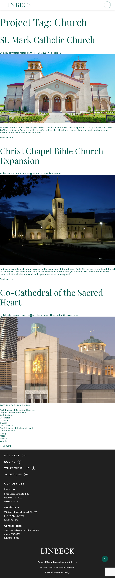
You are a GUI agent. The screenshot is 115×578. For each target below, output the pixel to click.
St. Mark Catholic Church (47, 39)
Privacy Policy (59, 562)
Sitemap (73, 562)
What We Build (17, 468)
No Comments (73, 315)
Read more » (6, 137)
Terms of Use (44, 562)
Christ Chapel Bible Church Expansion (51, 155)
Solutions (13, 474)
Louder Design (63, 572)
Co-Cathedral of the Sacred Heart (51, 297)
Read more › (6, 445)
